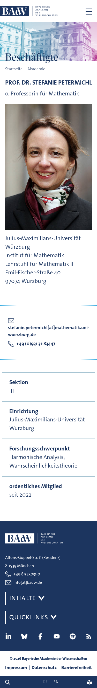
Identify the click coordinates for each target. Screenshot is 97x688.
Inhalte (22, 598)
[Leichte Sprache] (89, 681)
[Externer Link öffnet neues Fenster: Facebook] (40, 636)
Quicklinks (28, 617)
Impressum (16, 667)
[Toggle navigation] (89, 11)
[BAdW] (28, 11)
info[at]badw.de (27, 582)
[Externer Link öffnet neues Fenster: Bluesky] (24, 636)
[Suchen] (9, 682)
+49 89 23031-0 (26, 574)
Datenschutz (44, 667)
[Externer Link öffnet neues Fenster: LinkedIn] (8, 636)
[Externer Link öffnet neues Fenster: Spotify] (73, 636)
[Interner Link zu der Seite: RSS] (89, 636)
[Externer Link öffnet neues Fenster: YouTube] (56, 636)
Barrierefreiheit (76, 667)
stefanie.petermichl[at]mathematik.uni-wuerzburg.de (48, 331)
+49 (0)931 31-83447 (35, 343)
